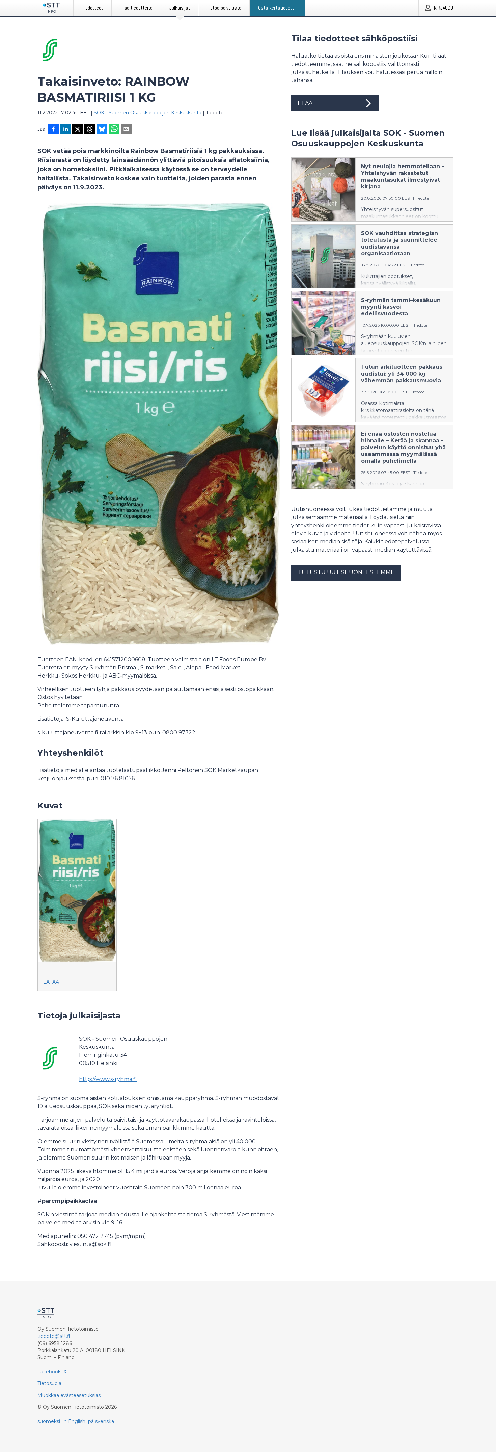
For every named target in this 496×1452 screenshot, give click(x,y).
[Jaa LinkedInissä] (65, 130)
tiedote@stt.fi (53, 1336)
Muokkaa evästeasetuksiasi (69, 1395)
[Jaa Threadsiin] (89, 130)
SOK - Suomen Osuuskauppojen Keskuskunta (147, 113)
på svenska (101, 1421)
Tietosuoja (49, 1383)
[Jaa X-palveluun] (77, 130)
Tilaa (304, 103)
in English (74, 1421)
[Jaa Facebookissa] (53, 130)
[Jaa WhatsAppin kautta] (114, 130)
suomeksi (48, 1421)
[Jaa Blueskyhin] (102, 130)
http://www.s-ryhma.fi (108, 1079)
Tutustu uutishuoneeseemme (346, 572)
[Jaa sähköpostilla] (126, 130)
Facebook (49, 1372)
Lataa (51, 982)
